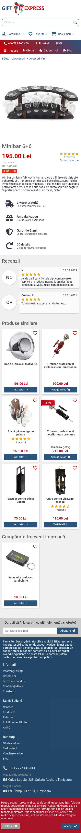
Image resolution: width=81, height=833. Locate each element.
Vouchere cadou (13, 753)
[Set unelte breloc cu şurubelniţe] (20, 559)
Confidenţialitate (13, 686)
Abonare (65, 630)
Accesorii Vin (37, 58)
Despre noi (9, 676)
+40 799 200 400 (18, 43)
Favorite (39, 34)
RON (59, 43)
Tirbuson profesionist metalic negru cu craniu (60, 433)
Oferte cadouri (11, 743)
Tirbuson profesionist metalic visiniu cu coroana (60, 365)
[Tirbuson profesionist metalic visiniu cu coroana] (60, 345)
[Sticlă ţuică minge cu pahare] (20, 413)
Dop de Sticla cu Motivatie (20, 364)
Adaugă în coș (58, 389)
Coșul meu (64, 34)
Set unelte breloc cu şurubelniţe (20, 579)
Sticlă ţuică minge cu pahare (21, 433)
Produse (13, 50)
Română (44, 43)
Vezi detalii (19, 389)
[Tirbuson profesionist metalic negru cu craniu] (60, 413)
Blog (70, 50)
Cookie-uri (9, 691)
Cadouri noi (51, 50)
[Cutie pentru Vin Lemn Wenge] (60, 480)
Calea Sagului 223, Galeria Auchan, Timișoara (40, 780)
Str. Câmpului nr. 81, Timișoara (29, 791)
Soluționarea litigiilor (15, 722)
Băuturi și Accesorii (13, 58)
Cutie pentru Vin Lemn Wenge (60, 500)
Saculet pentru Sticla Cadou (20, 500)
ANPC (6, 727)
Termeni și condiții (14, 681)
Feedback (9, 712)
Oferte (30, 50)
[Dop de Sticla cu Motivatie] (20, 345)
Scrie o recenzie (69, 160)
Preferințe (9, 826)
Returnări (8, 717)
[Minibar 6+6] (40, 101)
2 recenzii (69, 157)
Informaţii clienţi (13, 671)
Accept (68, 826)
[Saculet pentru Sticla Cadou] (20, 480)
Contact (8, 707)
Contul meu (14, 34)
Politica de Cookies (56, 812)
